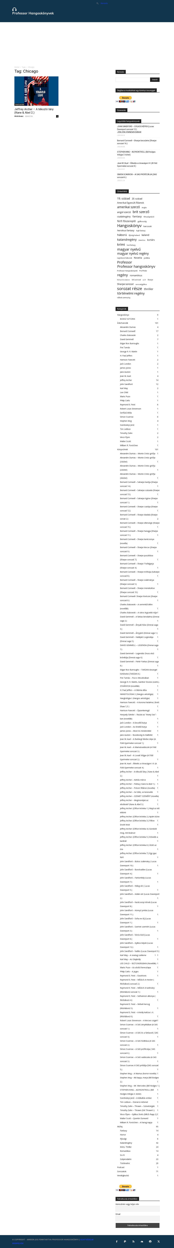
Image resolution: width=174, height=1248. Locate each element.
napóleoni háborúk (124, 258)
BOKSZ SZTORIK (127, 319)
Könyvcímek (122, 449)
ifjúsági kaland (134, 235)
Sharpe (150, 280)
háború (122, 234)
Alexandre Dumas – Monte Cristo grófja (137, 453)
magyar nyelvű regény (133, 253)
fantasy (137, 216)
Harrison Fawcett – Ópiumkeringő (135, 710)
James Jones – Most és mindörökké (135, 731)
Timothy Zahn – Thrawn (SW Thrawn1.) (137, 1110)
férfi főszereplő (126, 221)
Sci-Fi (122, 1155)
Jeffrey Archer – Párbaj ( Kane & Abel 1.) (137, 784)
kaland (145, 235)
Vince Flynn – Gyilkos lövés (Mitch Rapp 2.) (138, 1114)
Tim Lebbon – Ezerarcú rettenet (134, 1102)
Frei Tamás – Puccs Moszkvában (134, 678)
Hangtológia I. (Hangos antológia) (135, 698)
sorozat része (129, 288)
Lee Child (124, 392)
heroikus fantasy (125, 230)
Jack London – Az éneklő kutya (133, 726)
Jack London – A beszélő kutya (133, 722)
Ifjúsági (123, 1138)
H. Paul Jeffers (126, 355)
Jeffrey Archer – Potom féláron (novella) (137, 788)
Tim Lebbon (125, 429)
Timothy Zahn (126, 433)
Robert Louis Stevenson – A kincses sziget (138, 1020)
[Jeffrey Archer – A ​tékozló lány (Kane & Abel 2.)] (36, 91)
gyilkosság (142, 221)
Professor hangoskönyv (136, 266)
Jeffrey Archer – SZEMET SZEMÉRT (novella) (139, 796)
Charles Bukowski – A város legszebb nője (138, 612)
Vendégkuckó (123, 1175)
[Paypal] (125, 1241)
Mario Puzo (125, 396)
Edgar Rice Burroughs (129, 343)
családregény (124, 216)
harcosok (147, 226)
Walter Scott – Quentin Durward (134, 1118)
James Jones (125, 368)
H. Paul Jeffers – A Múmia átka (133, 690)
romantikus (136, 275)
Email (118, 1214)
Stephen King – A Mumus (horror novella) (138, 1073)
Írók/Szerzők (19, 105)
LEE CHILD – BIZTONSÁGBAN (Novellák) (138, 963)
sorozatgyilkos (141, 284)
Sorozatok (121, 1171)
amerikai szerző (128, 207)
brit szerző (141, 211)
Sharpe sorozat (125, 284)
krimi (121, 244)
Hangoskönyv (129, 225)
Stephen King (126, 421)
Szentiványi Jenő (127, 425)
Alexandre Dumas (128, 327)
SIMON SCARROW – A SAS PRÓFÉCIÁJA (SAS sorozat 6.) (137, 175)
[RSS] (133, 1241)
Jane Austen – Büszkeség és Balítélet (136, 735)
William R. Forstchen (129, 445)
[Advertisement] (87, 43)
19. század (123, 198)
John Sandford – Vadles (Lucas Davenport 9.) (139, 951)
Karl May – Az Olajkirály (130, 959)
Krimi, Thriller (126, 1147)
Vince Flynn (125, 437)
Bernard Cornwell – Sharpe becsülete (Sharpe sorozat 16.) (136, 142)
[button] (101, 3)
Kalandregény (126, 1143)
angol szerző (124, 212)
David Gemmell (126, 339)
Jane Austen (125, 372)
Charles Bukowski (128, 335)
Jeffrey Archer (126, 380)
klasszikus (142, 240)
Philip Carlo (125, 400)
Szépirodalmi (125, 1159)
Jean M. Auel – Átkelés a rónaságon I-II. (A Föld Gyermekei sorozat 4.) (137, 164)
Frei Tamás (125, 347)
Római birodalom (123, 280)
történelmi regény (131, 293)
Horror (123, 1134)
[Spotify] (150, 1241)
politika (147, 258)
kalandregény (127, 239)
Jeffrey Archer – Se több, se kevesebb (136, 792)
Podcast (120, 1167)
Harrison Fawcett (127, 359)
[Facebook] (117, 1241)
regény (122, 275)
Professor (124, 262)
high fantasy (140, 231)
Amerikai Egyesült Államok (130, 202)
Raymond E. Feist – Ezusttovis (133, 975)
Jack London (125, 363)
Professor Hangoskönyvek (127, 271)
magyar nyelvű (129, 249)
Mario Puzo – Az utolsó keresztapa (135, 967)
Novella (138, 257)
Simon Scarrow (126, 417)
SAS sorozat (136, 280)
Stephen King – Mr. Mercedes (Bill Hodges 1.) (140, 1085)
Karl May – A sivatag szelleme (133, 955)
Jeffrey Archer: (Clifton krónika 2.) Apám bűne (139, 816)
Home (16, 67)
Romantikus (125, 1151)
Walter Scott (125, 441)
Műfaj (119, 1126)
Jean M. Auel (125, 376)
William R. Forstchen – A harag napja (136, 1122)
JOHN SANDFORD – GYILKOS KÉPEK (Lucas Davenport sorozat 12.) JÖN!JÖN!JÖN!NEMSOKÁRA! (135, 129)
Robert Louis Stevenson (130, 408)
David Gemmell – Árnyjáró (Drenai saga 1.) (139, 633)
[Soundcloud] (142, 1241)
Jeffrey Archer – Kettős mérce (133, 780)
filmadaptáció (149, 217)
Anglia (144, 207)
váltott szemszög (123, 297)
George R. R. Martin (128, 351)
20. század (137, 198)
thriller (148, 289)
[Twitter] (159, 1241)
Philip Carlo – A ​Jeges (129, 971)
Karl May (124, 388)
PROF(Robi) (18, 116)
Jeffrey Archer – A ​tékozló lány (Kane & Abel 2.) (34, 111)
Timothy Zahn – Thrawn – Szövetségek (137, 1106)
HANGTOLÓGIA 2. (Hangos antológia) (136, 694)
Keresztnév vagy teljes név (127, 1204)
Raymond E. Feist (127, 404)
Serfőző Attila (126, 412)
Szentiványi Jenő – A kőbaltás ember (136, 1098)
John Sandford (126, 384)
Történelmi (125, 1163)
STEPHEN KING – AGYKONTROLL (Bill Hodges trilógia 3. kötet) (136, 153)
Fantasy (123, 1130)
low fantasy (131, 245)
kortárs (151, 239)
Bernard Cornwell (127, 331)
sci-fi (144, 280)
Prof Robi (143, 270)
